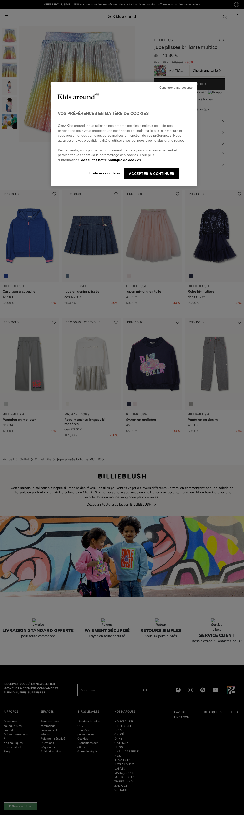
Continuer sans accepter (176, 87)
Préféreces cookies (104, 173)
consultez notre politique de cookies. (111, 160)
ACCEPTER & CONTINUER (151, 174)
